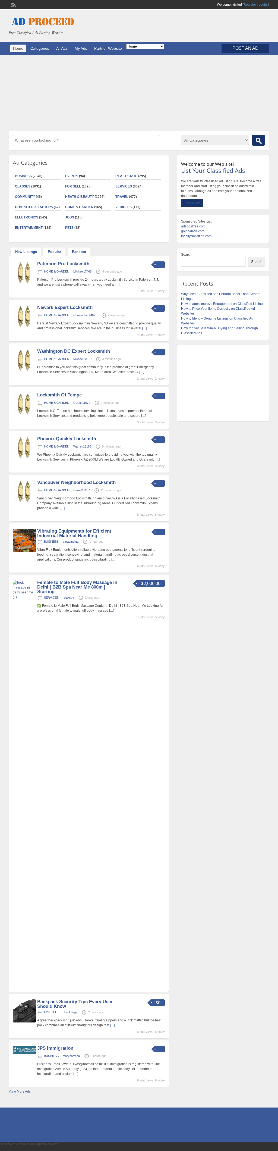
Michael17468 (82, 271)
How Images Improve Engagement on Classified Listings (222, 304)
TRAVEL (121, 197)
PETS (69, 228)
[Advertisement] (139, 93)
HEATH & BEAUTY (79, 197)
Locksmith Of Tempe (59, 395)
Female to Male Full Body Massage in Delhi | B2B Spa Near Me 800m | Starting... (77, 587)
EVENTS (71, 176)
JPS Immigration (55, 1048)
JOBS (69, 217)
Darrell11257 (81, 490)
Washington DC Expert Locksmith (73, 351)
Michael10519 (82, 359)
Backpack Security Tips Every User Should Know (75, 1004)
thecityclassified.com (196, 236)
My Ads (81, 48)
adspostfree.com (193, 226)
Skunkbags (69, 1012)
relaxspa (68, 597)
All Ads (62, 48)
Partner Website (108, 48)
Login (262, 5)
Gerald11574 (81, 402)
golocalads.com (192, 231)
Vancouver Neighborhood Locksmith (76, 482)
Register (250, 5)
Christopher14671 (85, 315)
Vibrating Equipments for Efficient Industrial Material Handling (74, 533)
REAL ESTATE (126, 176)
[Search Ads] (258, 140)
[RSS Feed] (13, 4)
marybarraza (71, 1056)
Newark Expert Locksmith (65, 307)
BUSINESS (51, 541)
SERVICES (123, 186)
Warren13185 (82, 446)
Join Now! (192, 203)
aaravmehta (70, 541)
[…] (117, 284)
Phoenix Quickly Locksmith (66, 438)
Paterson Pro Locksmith (63, 263)
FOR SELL (73, 186)
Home (18, 48)
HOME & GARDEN (79, 207)
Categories (39, 48)
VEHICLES (123, 207)
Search (186, 255)
